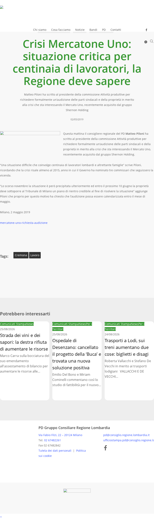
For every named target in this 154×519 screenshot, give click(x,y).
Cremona (21, 255)
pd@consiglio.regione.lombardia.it (126, 435)
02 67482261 (52, 440)
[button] (77, 516)
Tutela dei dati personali (55, 450)
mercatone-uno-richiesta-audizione (24, 223)
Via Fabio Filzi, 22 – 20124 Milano (60, 435)
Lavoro (34, 255)
